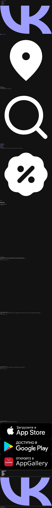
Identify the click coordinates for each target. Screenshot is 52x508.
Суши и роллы (2, 143)
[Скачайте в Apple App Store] (26, 438)
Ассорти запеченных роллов (3, 368)
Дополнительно (2, 147)
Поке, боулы (1, 146)
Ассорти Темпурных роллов (3, 314)
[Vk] (26, 33)
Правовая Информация (3, 507)
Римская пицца (2, 144)
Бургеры (1, 145)
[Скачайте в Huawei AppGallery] (26, 469)
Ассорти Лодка (2, 204)
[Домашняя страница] (3, 34)
